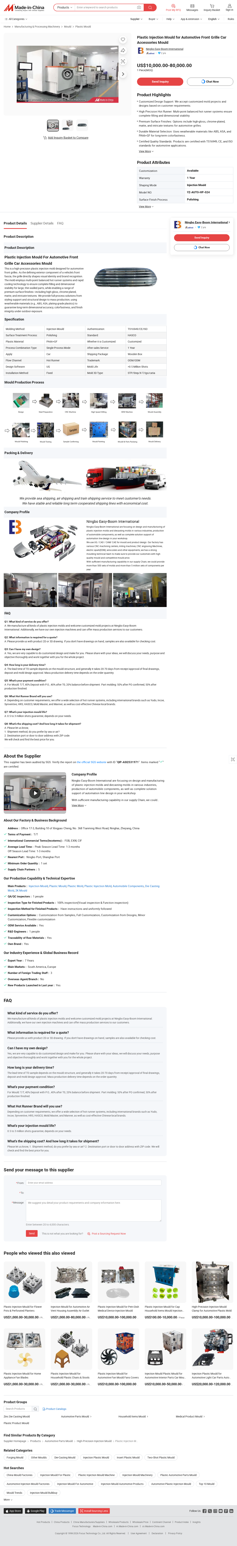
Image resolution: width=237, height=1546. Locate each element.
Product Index (182, 1522)
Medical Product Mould (189, 1416)
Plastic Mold (75, 886)
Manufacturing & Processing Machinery (37, 26)
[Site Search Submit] (150, 7)
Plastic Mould (83, 26)
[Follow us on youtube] (221, 1511)
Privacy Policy (175, 1533)
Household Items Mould (132, 1416)
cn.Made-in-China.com (153, 1526)
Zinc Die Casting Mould (17, 1416)
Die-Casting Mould (64, 1457)
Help (169, 19)
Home (7, 26)
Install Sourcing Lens (96, 1511)
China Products (61, 1522)
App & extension (190, 19)
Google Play (35, 1511)
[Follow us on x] (210, 1511)
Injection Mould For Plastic (55, 1475)
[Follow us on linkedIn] (231, 1511)
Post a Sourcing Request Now (106, 1233)
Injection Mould (38, 886)
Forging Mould (15, 1457)
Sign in (229, 9)
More (7, 1499)
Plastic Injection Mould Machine (96, 1475)
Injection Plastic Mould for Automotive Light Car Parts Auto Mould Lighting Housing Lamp (210, 1377)
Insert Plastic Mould (128, 1457)
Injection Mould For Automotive (75, 1484)
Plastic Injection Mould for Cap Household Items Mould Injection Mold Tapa (163, 1310)
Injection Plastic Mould (96, 1457)
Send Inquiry (160, 81)
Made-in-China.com (102, 1526)
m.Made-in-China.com (127, 1526)
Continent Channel (161, 1522)
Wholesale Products (118, 1522)
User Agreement (139, 1533)
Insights (197, 1522)
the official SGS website (91, 762)
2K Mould (21, 890)
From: (20, 1183)
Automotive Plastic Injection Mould (171, 1484)
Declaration (157, 1533)
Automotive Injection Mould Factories (28, 1484)
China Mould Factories (19, 1475)
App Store (13, 1511)
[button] (139, 7)
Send (32, 1233)
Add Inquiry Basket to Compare (68, 138)
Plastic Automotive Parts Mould (178, 1475)
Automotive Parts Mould (75, 1416)
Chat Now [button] (212, 81)
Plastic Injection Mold (97, 886)
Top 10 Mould (206, 1484)
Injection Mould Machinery (137, 1475)
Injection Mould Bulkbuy (43, 1492)
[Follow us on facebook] (204, 1511)
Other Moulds (39, 1457)
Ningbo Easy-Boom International (164, 49)
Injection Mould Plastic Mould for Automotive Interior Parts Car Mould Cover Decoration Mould (165, 1377)
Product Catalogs (56, 1409)
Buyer (152, 19)
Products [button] (63, 7)
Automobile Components (128, 886)
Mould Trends (14, 1492)
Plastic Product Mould (16, 1423)
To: (22, 1192)
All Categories (16, 19)
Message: (18, 1202)
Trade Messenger (62, 1511)
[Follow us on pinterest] (226, 1511)
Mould (67, 26)
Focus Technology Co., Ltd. (92, 1533)
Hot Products (43, 1522)
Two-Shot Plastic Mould (161, 1457)
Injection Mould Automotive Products (122, 1484)
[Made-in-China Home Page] (24, 7)
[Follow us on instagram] (215, 1511)
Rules (231, 19)
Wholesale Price (140, 1522)
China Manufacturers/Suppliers (89, 1522)
